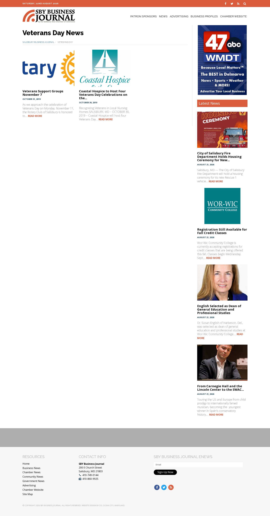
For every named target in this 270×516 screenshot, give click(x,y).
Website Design (89, 505)
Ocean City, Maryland (114, 505)
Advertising (179, 16)
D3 (100, 505)
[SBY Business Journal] (48, 16)
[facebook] (226, 3)
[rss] (238, 3)
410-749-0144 (90, 475)
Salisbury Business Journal (38, 42)
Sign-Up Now (165, 472)
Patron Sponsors (143, 16)
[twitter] (232, 3)
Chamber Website (233, 16)
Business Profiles (204, 16)
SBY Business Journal (50, 505)
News (163, 16)
